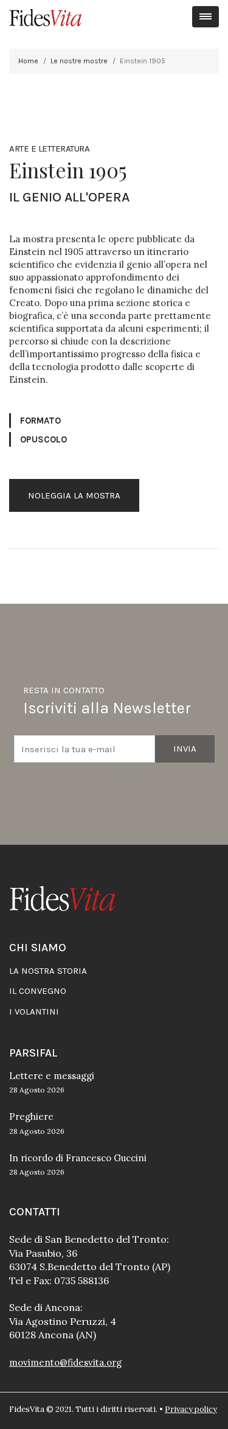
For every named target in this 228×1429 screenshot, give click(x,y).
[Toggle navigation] (205, 16)
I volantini (34, 1011)
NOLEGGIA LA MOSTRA (74, 495)
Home (28, 61)
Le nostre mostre (79, 61)
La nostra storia (48, 970)
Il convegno (37, 990)
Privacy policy (191, 1409)
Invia (184, 748)
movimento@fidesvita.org (65, 1362)
